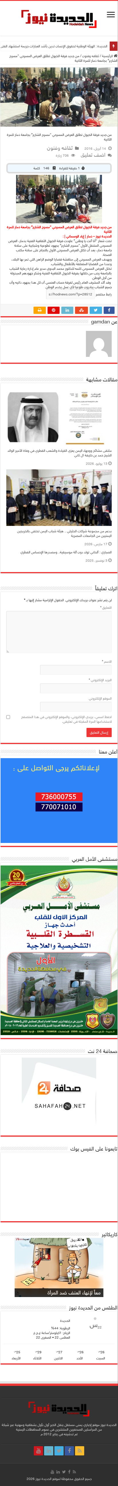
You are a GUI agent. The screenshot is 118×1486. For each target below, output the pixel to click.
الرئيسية (108, 56)
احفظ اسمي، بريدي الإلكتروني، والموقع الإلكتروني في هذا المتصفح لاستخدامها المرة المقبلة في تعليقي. (66, 719)
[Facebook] (69, 1450)
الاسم (107, 661)
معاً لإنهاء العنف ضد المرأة (74, 1292)
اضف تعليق (93, 154)
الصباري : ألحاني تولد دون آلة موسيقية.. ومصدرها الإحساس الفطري (66, 552)
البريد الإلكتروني (100, 680)
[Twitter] (59, 1450)
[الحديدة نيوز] (59, 18)
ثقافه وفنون (90, 56)
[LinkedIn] (48, 1450)
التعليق (106, 607)
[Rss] (79, 1450)
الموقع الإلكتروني (100, 698)
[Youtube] (38, 1450)
